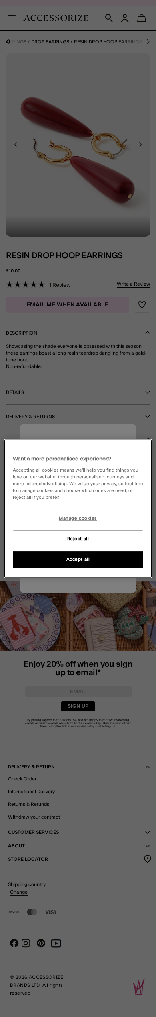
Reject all (78, 539)
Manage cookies (78, 518)
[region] (78, 508)
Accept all (78, 559)
